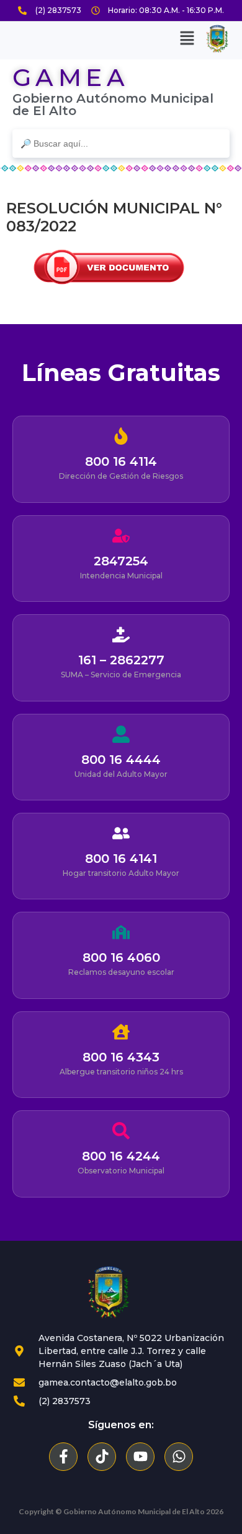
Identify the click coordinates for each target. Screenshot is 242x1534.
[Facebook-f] (63, 1456)
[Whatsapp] (178, 1456)
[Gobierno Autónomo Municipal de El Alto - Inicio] (108, 1292)
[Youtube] (140, 1456)
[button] (186, 39)
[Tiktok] (101, 1456)
